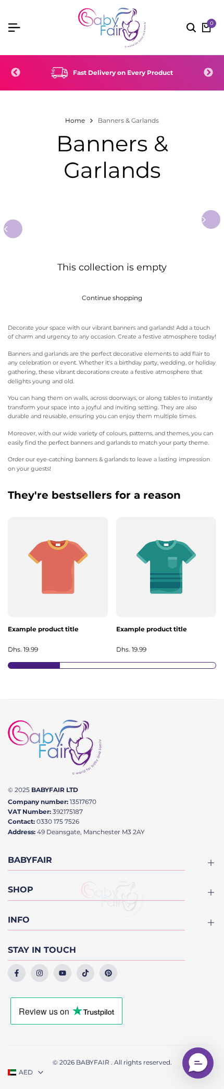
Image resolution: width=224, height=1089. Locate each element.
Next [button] (208, 73)
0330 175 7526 (57, 821)
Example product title (43, 629)
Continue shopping (112, 298)
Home (75, 120)
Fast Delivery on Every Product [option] (123, 72)
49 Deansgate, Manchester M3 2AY (91, 832)
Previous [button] (15, 73)
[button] (198, 1063)
